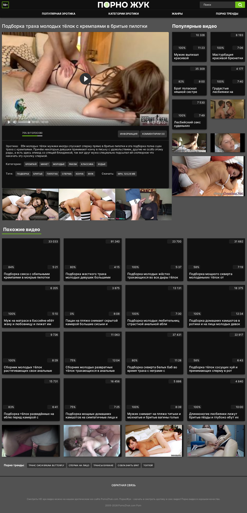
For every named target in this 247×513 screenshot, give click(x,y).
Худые (102, 164)
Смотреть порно (8, 14)
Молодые (59, 164)
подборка (23, 173)
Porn (138, 505)
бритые (38, 173)
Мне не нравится (16, 133)
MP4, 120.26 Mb (126, 173)
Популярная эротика (58, 13)
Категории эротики (123, 13)
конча (80, 173)
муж (91, 173)
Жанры (177, 13)
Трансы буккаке (103, 465)
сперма (67, 173)
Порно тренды (227, 13)
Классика (87, 164)
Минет (45, 164)
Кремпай (30, 164)
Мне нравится (8, 133)
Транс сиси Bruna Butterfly (46, 465)
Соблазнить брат (128, 465)
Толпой (148, 465)
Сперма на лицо (79, 465)
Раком (73, 164)
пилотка (52, 173)
